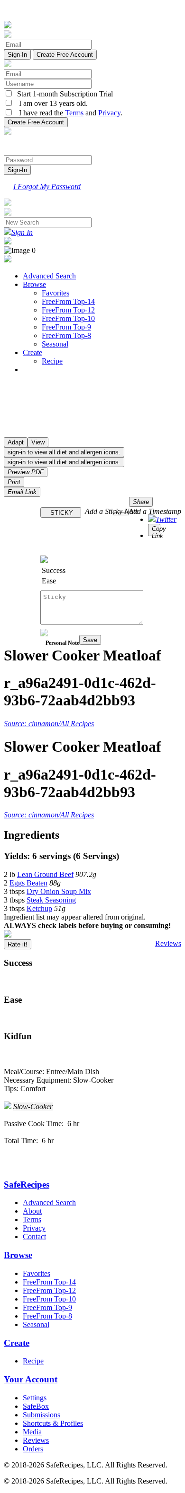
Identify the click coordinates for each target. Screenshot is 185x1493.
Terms (74, 113)
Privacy (109, 113)
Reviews (168, 943)
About (32, 1211)
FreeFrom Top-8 (66, 335)
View (38, 442)
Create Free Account (65, 54)
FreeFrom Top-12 (68, 310)
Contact (34, 1237)
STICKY (60, 512)
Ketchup (39, 908)
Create (32, 352)
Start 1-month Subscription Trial (63, 94)
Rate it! (18, 944)
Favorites (55, 293)
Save (90, 639)
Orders (33, 1449)
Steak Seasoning (51, 900)
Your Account (30, 1379)
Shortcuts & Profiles (53, 1423)
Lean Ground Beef (45, 874)
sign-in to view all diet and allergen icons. (64, 452)
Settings (34, 1398)
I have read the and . (67, 113)
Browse (34, 284)
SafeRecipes (26, 1184)
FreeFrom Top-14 (68, 301)
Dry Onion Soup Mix (59, 891)
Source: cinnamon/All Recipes (49, 724)
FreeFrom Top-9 (66, 327)
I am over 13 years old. (50, 103)
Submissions (41, 1415)
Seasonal (55, 344)
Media (32, 1432)
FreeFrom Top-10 (68, 318)
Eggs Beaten (28, 883)
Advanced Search (49, 276)
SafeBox (36, 1406)
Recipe (52, 361)
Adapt (16, 442)
